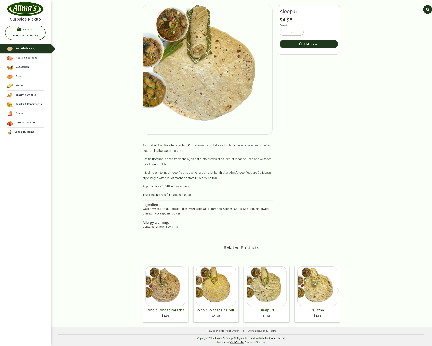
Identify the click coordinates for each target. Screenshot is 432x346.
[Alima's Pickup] (25, 9)
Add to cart (311, 44)
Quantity (284, 25)
